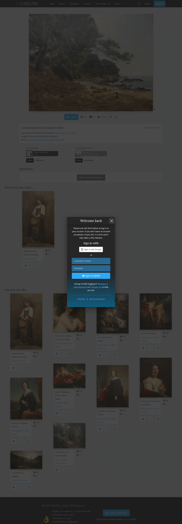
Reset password (97, 298)
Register (81, 298)
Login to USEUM (92, 275)
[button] (91, 249)
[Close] (112, 221)
